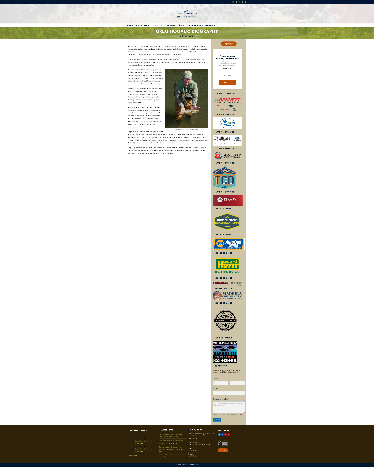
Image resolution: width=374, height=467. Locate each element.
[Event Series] (145, 439)
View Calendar (133, 455)
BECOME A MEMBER (229, 43)
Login (196, 464)
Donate (227, 82)
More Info (227, 69)
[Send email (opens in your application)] (245, 2)
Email (215, 389)
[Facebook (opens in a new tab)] (236, 2)
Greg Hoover (188, 36)
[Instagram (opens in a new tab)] (239, 2)
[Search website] (244, 26)
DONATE (223, 450)
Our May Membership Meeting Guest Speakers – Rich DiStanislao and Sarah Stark (171, 449)
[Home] (181, 36)
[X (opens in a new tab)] (233, 2)
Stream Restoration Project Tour (168, 443)
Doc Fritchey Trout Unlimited (186, 464)
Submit (217, 419)
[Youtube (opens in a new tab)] (242, 2)
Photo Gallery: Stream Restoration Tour (171, 440)
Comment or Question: (221, 399)
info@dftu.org (192, 456)
